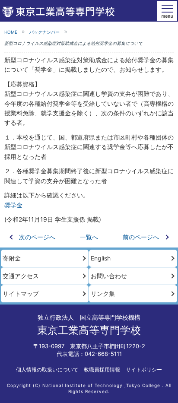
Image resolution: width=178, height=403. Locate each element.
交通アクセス (21, 275)
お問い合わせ (109, 275)
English (101, 258)
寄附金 (12, 258)
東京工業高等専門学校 (89, 330)
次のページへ (37, 237)
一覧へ (89, 237)
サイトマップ (21, 293)
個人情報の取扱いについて (47, 369)
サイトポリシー (144, 369)
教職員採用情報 (102, 369)
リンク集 (103, 293)
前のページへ (141, 237)
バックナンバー (44, 32)
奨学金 (13, 205)
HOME (10, 32)
